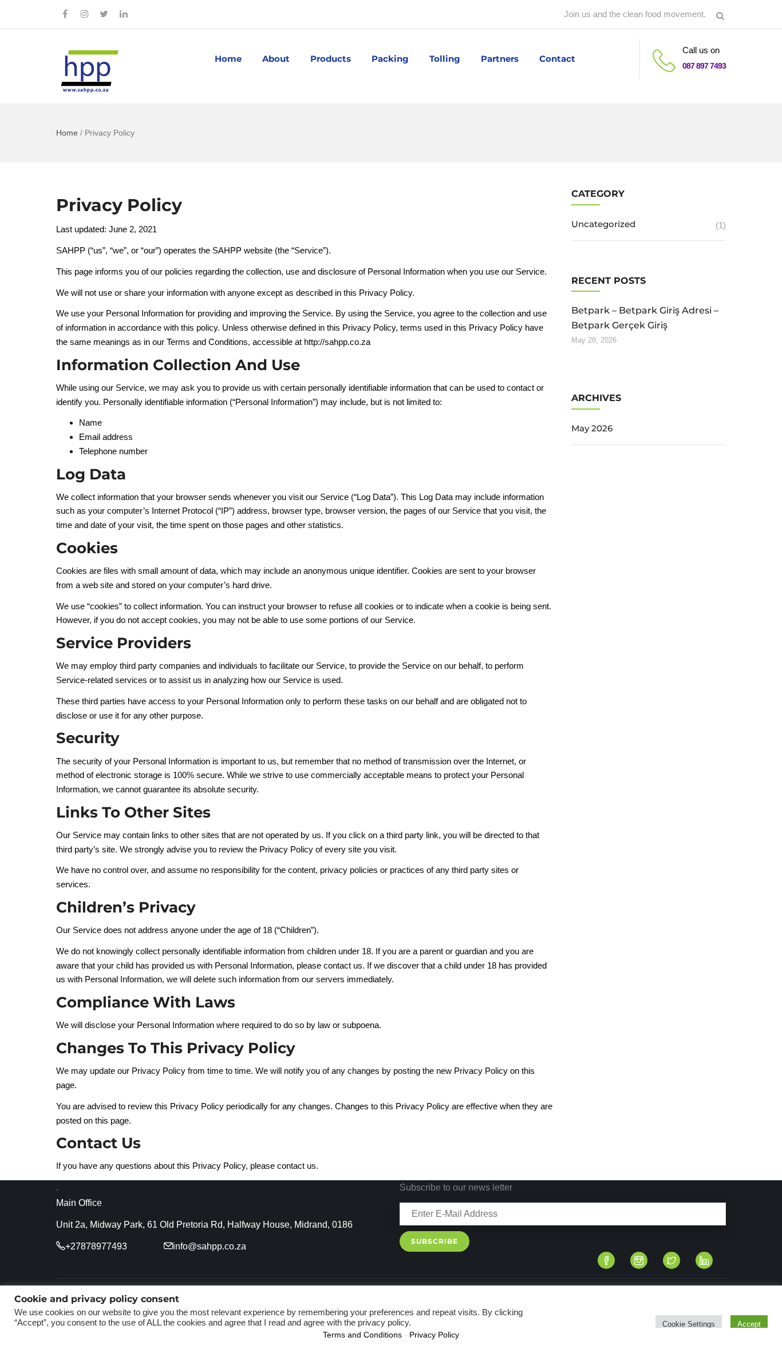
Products (330, 58)
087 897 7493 (704, 65)
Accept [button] (749, 1324)
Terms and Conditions (362, 1334)
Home (228, 58)
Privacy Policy (434, 1334)
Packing (390, 58)
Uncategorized (603, 224)
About (276, 58)
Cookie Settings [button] (688, 1324)
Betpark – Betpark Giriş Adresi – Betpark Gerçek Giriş (644, 318)
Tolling (444, 58)
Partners (500, 58)
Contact (557, 58)
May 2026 (592, 428)
